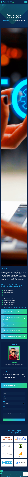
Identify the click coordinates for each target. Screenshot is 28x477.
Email (4, 396)
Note (4, 412)
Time (4, 406)
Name (4, 391)
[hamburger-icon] (25, 2)
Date (4, 401)
